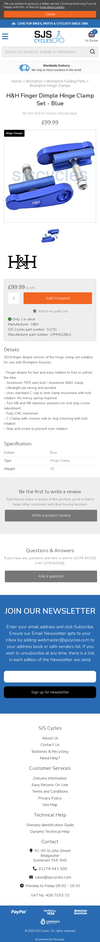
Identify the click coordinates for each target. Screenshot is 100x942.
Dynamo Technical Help (50, 831)
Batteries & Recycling (50, 751)
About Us (50, 738)
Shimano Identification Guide (50, 825)
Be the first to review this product (50, 113)
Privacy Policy (50, 798)
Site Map (50, 804)
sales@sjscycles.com (53, 877)
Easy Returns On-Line (50, 785)
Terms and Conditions (50, 791)
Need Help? (50, 758)
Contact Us (50, 744)
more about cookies (52, 7)
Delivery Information (50, 778)
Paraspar (59, 939)
